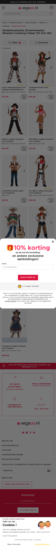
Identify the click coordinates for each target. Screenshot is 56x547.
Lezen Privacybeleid (10, 536)
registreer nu (27, 277)
